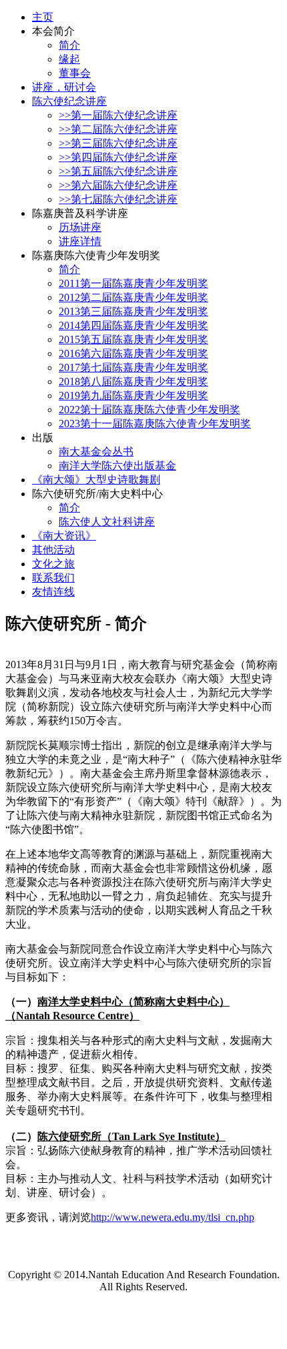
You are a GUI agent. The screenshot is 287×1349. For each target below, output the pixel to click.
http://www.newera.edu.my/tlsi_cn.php (172, 1217)
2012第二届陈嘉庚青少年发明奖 (133, 297)
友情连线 (53, 591)
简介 (69, 45)
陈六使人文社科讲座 (107, 521)
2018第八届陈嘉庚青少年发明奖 (133, 381)
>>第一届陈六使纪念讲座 (118, 115)
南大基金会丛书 (96, 451)
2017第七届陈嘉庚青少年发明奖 (133, 367)
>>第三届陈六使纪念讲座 (118, 143)
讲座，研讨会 (64, 87)
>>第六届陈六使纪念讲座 (118, 185)
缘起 (69, 59)
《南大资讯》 (64, 535)
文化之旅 (53, 563)
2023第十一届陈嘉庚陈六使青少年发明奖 (155, 423)
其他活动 (53, 549)
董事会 (75, 73)
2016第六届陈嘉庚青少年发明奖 (133, 353)
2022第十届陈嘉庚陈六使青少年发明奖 (149, 409)
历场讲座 (80, 227)
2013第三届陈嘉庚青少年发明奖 (133, 311)
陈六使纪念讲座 (69, 101)
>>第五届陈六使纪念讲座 (118, 171)
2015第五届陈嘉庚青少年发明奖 (133, 339)
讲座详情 (80, 241)
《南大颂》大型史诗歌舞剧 (96, 479)
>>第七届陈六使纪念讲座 (118, 199)
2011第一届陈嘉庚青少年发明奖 (133, 283)
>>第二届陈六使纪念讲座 (118, 129)
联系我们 (53, 577)
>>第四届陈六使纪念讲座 (118, 157)
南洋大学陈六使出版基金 (117, 465)
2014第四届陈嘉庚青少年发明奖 (133, 325)
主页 (42, 17)
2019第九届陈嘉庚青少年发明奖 (133, 395)
